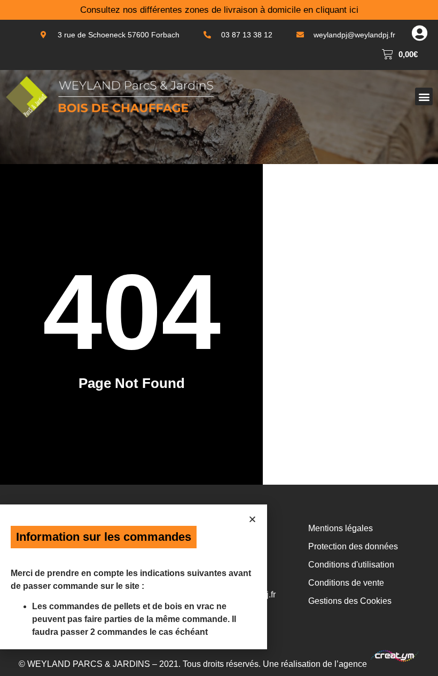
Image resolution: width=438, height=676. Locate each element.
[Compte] (419, 33)
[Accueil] (109, 96)
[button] (424, 96)
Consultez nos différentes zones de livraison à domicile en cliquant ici (219, 10)
